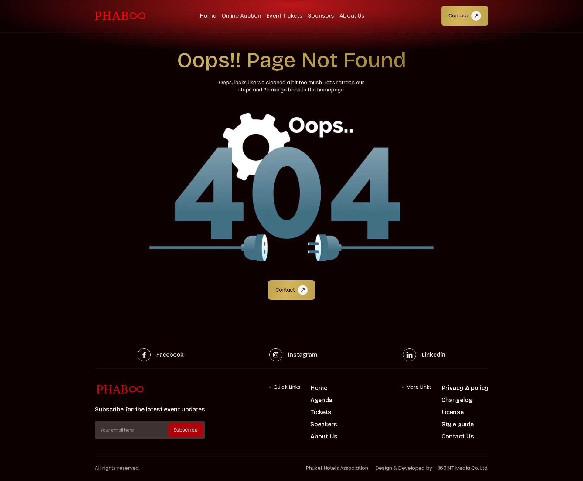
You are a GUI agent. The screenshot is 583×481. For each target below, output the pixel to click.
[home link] (150, 389)
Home (208, 15)
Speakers (323, 424)
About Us (351, 15)
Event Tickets (284, 15)
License (453, 412)
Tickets (321, 412)
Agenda (321, 400)
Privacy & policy (465, 387)
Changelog (457, 400)
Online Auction (241, 15)
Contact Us (458, 436)
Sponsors (321, 15)
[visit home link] (120, 16)
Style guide (458, 424)
